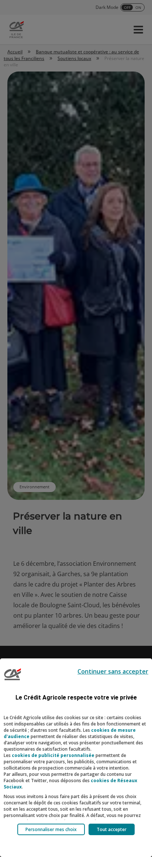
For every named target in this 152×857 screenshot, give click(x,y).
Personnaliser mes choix (51, 829)
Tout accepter (112, 829)
